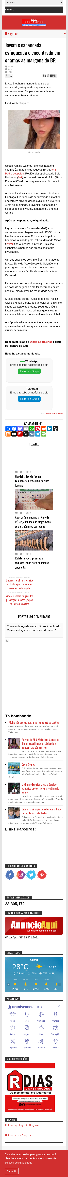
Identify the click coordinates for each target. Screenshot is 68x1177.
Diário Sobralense (40, 341)
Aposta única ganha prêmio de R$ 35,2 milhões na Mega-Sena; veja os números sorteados (33, 521)
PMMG (10, 244)
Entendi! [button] (12, 1171)
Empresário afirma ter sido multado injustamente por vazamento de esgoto (19, 584)
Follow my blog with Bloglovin (22, 1125)
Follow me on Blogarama (19, 1135)
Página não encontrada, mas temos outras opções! (33, 722)
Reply (10, 66)
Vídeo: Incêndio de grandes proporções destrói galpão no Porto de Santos (19, 600)
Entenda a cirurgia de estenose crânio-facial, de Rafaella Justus (41, 811)
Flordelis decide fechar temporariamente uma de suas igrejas (32, 481)
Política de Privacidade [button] (18, 1162)
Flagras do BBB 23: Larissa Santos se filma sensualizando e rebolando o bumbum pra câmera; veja (40, 743)
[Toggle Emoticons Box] (7, 640)
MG (20, 177)
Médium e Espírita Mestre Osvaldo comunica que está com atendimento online (40, 788)
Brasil (10, 69)
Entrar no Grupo (29, 371)
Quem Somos (28, 764)
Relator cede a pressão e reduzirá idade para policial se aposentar (32, 562)
